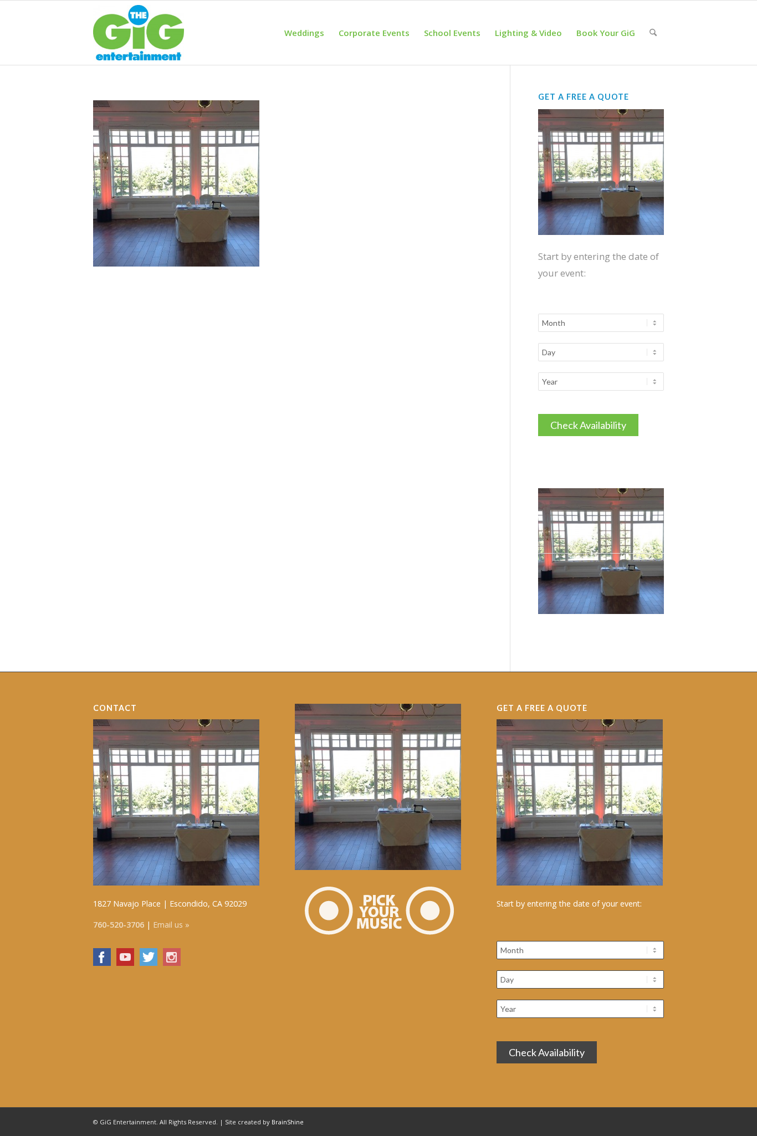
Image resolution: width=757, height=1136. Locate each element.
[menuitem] (304, 33)
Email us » (171, 924)
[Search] (653, 33)
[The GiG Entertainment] (138, 33)
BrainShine (288, 1122)
